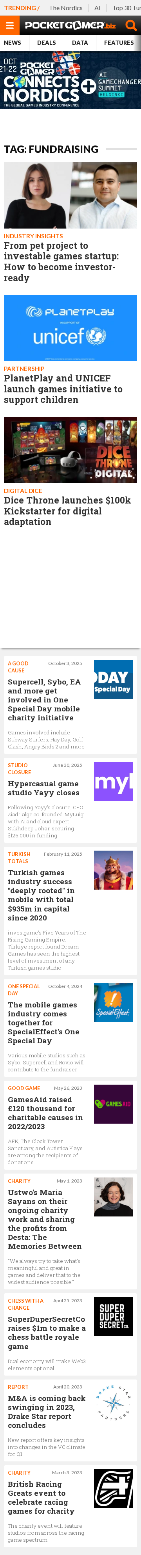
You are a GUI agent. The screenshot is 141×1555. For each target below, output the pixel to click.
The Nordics (66, 7)
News (12, 42)
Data (80, 42)
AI (97, 7)
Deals (46, 42)
